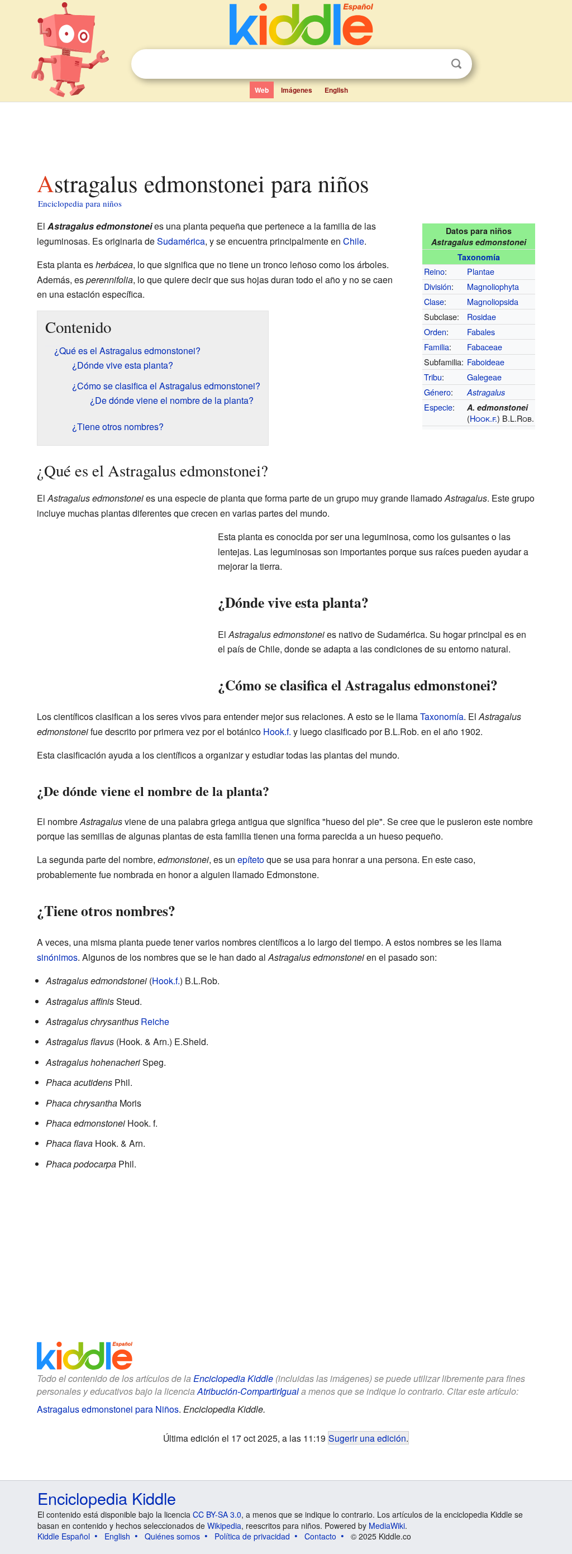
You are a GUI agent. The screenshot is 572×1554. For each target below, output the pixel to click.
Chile (353, 241)
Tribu (433, 377)
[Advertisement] (285, 133)
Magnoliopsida (492, 301)
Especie (438, 407)
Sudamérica (181, 241)
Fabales (481, 331)
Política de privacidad (252, 1536)
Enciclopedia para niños (80, 203)
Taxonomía (478, 257)
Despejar (433, 64)
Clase (434, 301)
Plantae (480, 271)
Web (262, 90)
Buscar (456, 64)
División (437, 286)
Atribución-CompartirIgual (248, 1391)
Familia (436, 346)
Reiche (155, 1021)
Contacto (320, 1536)
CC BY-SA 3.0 (217, 1514)
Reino (434, 271)
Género (437, 392)
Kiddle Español (63, 1536)
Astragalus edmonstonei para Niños (108, 1409)
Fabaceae (484, 346)
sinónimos (57, 957)
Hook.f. (483, 418)
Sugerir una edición (367, 1438)
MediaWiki (387, 1525)
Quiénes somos (172, 1536)
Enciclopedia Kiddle (233, 1378)
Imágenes (296, 90)
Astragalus (486, 392)
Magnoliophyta (493, 286)
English (336, 90)
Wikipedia (224, 1525)
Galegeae (484, 377)
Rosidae (481, 316)
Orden (435, 331)
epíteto (250, 859)
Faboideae (485, 362)
